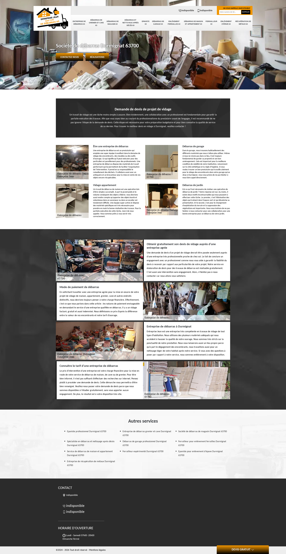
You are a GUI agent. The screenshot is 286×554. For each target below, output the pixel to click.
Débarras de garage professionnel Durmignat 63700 (145, 443)
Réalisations (97, 57)
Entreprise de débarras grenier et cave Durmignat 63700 (147, 433)
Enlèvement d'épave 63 (226, 22)
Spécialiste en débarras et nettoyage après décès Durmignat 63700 (90, 443)
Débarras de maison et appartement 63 (193, 22)
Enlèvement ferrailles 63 (174, 22)
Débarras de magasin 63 (113, 22)
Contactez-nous (69, 57)
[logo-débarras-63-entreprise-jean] (52, 16)
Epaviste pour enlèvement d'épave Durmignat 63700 (200, 453)
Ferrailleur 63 (211, 22)
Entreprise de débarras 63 (79, 22)
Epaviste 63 (145, 22)
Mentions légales (97, 550)
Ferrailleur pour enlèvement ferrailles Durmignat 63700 (202, 443)
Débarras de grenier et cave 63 (96, 22)
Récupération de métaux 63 (243, 22)
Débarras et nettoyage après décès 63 (130, 22)
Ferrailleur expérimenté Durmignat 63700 (143, 451)
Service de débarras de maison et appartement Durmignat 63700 (90, 453)
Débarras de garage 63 (158, 22)
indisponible (187, 10)
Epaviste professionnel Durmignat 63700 (86, 431)
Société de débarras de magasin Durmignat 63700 (202, 431)
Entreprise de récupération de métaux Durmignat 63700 (91, 463)
